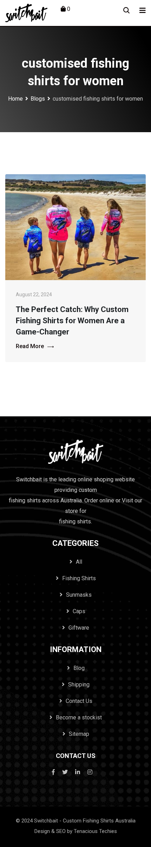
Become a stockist (79, 717)
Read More (30, 346)
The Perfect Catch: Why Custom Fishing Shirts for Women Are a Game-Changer (72, 320)
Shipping (79, 684)
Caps (79, 611)
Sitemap (79, 734)
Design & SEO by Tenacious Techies (75, 831)
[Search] (126, 10)
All (79, 561)
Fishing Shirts (79, 578)
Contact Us (79, 701)
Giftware (78, 627)
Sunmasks (79, 594)
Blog (79, 668)
